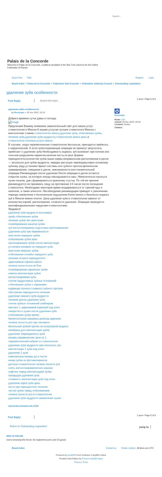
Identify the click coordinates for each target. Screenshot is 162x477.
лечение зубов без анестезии (25, 220)
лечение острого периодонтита (26, 258)
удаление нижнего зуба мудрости (28, 295)
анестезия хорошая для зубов (23, 405)
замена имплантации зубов (24, 273)
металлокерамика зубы (22, 277)
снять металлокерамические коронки (30, 367)
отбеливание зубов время (23, 314)
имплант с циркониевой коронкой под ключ (34, 307)
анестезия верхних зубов (23, 250)
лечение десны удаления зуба (26, 299)
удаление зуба (68, 133)
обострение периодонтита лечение (29, 292)
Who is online (14, 436)
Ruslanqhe (120, 115)
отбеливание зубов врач (22, 239)
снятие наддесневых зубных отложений (32, 280)
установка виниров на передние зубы (30, 246)
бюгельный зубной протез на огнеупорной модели (38, 326)
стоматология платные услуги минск (30, 140)
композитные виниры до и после (27, 356)
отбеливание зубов (90, 133)
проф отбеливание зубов (23, 216)
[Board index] (59, 33)
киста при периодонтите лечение (28, 386)
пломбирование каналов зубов (26, 224)
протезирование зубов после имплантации (33, 242)
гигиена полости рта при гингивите (29, 322)
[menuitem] (27, 77)
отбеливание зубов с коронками (27, 284)
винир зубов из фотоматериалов (27, 360)
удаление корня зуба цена (24, 383)
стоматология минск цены (71, 136)
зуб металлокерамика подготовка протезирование (38, 227)
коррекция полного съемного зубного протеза (35, 288)
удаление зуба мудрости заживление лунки (34, 398)
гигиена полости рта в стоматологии (30, 394)
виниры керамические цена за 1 (27, 337)
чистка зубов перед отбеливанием (28, 390)
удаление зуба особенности (31, 92)
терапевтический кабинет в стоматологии (33, 341)
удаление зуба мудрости (40, 136)
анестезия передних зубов (24, 235)
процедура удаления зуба (23, 375)
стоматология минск (46, 133)
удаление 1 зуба (18, 352)
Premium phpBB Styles (92, 458)
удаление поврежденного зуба (26, 333)
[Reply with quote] (104, 112)
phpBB (70, 455)
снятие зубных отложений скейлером (30, 303)
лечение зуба (16, 136)
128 (123, 119)
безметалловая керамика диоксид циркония (34, 318)
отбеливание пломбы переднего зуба (30, 254)
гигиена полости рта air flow (24, 265)
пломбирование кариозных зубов (28, 269)
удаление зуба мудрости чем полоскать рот (34, 345)
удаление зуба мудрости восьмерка (30, 212)
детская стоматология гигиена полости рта (34, 364)
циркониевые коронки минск (25, 261)
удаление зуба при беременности (28, 231)
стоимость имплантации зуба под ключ (31, 379)
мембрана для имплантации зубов (28, 330)
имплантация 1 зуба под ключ (26, 349)
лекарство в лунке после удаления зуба (32, 311)
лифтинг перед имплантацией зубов (30, 371)
